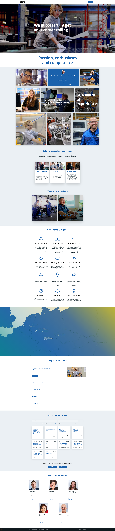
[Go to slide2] (44, 110)
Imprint (30, 529)
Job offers (58, 1)
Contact (62, 1)
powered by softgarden (82, 529)
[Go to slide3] (45, 110)
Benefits (54, 1)
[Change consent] (1, 529)
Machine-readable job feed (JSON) (43, 529)
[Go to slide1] (42, 110)
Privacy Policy (34, 529)
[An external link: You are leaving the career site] (24, 2)
